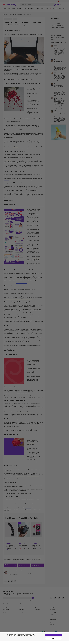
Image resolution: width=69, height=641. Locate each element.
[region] (34, 636)
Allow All (53, 635)
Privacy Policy (28, 635)
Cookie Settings (20, 635)
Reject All (54, 638)
